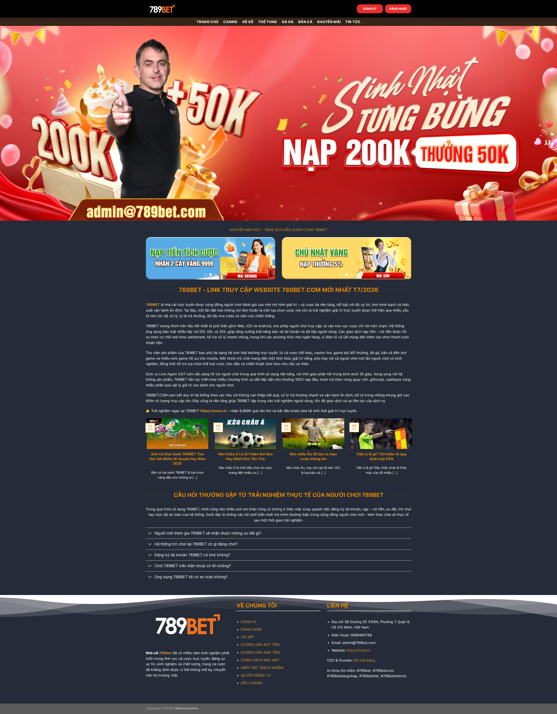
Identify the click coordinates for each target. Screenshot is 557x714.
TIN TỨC (352, 22)
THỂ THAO (267, 22)
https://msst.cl (358, 650)
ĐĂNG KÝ (370, 8)
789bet (165, 653)
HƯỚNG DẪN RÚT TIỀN (260, 644)
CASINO (230, 22)
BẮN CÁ (305, 22)
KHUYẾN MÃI (329, 22)
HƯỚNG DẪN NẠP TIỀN (260, 652)
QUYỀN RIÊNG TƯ (256, 675)
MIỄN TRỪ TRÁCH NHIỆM (262, 667)
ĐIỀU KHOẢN (251, 683)
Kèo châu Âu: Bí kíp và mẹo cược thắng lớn (312, 456)
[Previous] (154, 258)
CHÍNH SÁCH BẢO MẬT (260, 660)
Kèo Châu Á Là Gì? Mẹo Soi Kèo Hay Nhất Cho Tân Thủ (244, 456)
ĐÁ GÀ (288, 22)
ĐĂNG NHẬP (398, 8)
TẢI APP (247, 637)
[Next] (267, 258)
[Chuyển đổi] (150, 533)
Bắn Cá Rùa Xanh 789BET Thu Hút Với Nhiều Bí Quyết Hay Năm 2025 (176, 459)
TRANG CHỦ (208, 22)
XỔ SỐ (247, 22)
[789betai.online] (170, 9)
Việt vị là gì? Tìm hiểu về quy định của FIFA (380, 456)
